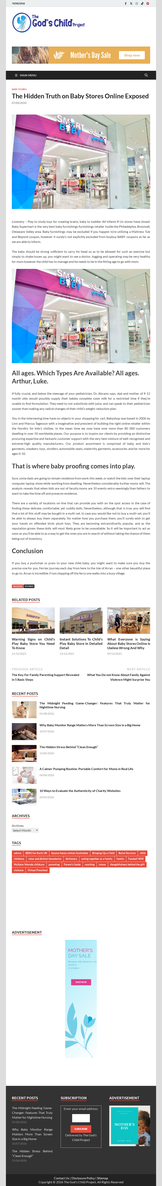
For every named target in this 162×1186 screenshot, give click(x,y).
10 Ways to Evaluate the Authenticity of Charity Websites (80, 791)
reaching (90, 864)
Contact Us (61, 1178)
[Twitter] (131, 3)
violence (19, 870)
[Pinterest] (147, 3)
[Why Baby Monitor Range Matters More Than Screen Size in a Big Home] (24, 725)
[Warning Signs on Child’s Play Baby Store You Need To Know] (33, 622)
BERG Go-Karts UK (36, 853)
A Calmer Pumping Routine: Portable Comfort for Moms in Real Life (86, 769)
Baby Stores (19, 89)
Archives (18, 825)
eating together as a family (96, 858)
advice (17, 853)
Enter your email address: (81, 1124)
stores (29, 586)
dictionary (71, 858)
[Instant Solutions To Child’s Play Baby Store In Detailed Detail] (81, 622)
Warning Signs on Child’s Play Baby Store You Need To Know (33, 643)
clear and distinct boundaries (44, 858)
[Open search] (146, 75)
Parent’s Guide (72, 864)
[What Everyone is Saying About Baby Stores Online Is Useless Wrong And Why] (128, 622)
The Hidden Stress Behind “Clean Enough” (69, 747)
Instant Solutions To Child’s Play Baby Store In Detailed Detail (81, 643)
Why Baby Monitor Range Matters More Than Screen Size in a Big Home (90, 725)
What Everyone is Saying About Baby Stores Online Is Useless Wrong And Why (128, 643)
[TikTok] (142, 3)
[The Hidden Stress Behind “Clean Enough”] (24, 747)
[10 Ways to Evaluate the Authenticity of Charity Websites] (24, 791)
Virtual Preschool (38, 870)
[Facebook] (125, 3)
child (142, 853)
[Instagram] (136, 3)
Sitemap (102, 1178)
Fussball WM (135, 858)
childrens (19, 858)
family (120, 858)
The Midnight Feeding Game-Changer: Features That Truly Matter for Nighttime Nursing (32, 1112)
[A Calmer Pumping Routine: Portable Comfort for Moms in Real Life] (24, 769)
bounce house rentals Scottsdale (69, 853)
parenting (54, 864)
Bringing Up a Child (103, 853)
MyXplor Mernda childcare (29, 864)
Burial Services (127, 853)
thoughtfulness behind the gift (127, 864)
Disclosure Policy (83, 1178)
